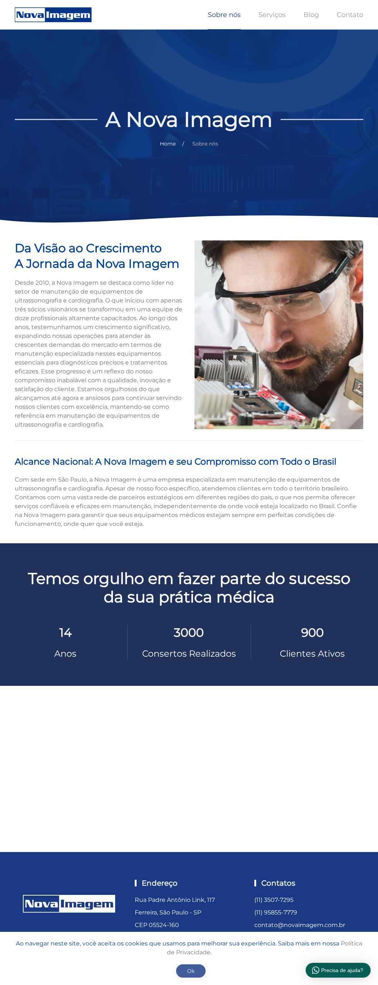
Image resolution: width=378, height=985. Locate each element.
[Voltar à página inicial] (54, 15)
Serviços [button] (272, 15)
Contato (350, 15)
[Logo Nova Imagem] (69, 903)
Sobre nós (224, 15)
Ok (191, 971)
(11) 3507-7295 (273, 899)
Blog (311, 15)
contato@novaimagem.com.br (299, 924)
